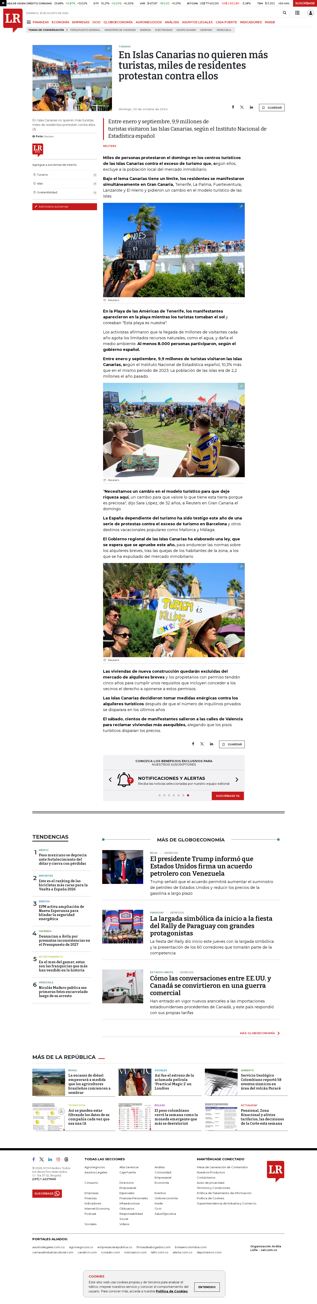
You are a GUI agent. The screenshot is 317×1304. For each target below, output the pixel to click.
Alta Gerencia (128, 1167)
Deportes (46, 875)
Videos (124, 1224)
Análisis (160, 1167)
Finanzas (91, 1198)
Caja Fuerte (127, 1172)
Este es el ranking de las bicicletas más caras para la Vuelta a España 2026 (63, 885)
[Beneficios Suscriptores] (297, 13)
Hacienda (45, 931)
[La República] (13, 21)
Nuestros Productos (211, 1172)
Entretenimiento (51, 956)
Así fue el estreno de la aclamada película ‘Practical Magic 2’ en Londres (174, 1081)
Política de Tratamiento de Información (224, 1193)
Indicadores (93, 1203)
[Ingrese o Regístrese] (310, 13)
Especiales (126, 1193)
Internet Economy (97, 1208)
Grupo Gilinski (186, 30)
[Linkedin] (251, 107)
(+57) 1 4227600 (44, 1179)
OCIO (96, 22)
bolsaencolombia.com (191, 1247)
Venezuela (224, 30)
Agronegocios (95, 1167)
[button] (109, 780)
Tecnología (76, 1105)
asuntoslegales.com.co (48, 1247)
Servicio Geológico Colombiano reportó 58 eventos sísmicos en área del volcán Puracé (261, 1081)
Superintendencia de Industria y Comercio (226, 1203)
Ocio (158, 1208)
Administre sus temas (53, 206)
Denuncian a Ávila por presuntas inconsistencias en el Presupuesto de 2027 (64, 940)
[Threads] (68, 1160)
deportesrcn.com (209, 1252)
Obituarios (126, 1208)
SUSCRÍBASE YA (228, 795)
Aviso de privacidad (210, 1182)
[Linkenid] (51, 1160)
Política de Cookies (172, 1291)
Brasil (72, 1070)
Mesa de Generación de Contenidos (222, 1167)
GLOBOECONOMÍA (118, 22)
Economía (162, 1182)
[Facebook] (233, 107)
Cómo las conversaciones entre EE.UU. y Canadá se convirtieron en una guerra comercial (210, 985)
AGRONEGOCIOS (149, 22)
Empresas (91, 1193)
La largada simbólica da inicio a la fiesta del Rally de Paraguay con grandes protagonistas (211, 926)
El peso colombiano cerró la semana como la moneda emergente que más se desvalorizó (176, 1117)
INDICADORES (251, 22)
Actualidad (249, 1105)
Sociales (161, 1070)
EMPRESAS (80, 22)
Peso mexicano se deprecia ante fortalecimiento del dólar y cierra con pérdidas (63, 859)
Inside (159, 1203)
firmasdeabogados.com (154, 1247)
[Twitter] (242, 107)
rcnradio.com (110, 1252)
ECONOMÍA (60, 22)
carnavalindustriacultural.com (52, 1252)
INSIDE (270, 22)
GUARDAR (274, 107)
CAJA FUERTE (226, 22)
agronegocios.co (81, 1247)
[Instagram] (59, 1160)
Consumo (91, 1182)
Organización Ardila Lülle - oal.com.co (265, 1248)
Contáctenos (206, 1177)
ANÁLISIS (172, 22)
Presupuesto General (85, 30)
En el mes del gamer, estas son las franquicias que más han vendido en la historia (63, 966)
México (44, 850)
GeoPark (206, 30)
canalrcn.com (87, 1252)
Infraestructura (129, 1203)
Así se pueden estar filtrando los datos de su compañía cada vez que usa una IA (89, 1117)
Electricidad (163, 30)
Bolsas (160, 1105)
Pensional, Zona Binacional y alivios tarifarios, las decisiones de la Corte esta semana (262, 1117)
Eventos (160, 1193)
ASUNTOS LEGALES (197, 22)
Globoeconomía (166, 1198)
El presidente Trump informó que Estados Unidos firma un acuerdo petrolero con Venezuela (201, 866)
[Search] (284, 13)
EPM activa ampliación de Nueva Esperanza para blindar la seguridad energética (61, 913)
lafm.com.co (159, 1252)
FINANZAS (41, 22)
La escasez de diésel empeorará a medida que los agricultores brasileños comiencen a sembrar (89, 1084)
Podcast (90, 1213)
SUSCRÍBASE (305, 3)
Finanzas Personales (133, 1198)
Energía (145, 30)
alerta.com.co (182, 1252)
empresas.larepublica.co (114, 1247)
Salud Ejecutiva (165, 1213)
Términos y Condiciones (213, 1188)
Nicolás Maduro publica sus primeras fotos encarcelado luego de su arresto (63, 992)
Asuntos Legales (96, 1172)
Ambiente (247, 1070)
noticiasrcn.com (135, 1252)
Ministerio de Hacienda (120, 30)
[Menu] (29, 22)
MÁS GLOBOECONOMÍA (257, 1033)
